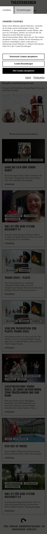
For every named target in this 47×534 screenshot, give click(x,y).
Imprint (28, 77)
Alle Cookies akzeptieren (23, 71)
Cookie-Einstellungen (23, 64)
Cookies (7, 10)
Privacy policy (38, 77)
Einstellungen (24, 10)
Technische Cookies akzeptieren (23, 56)
